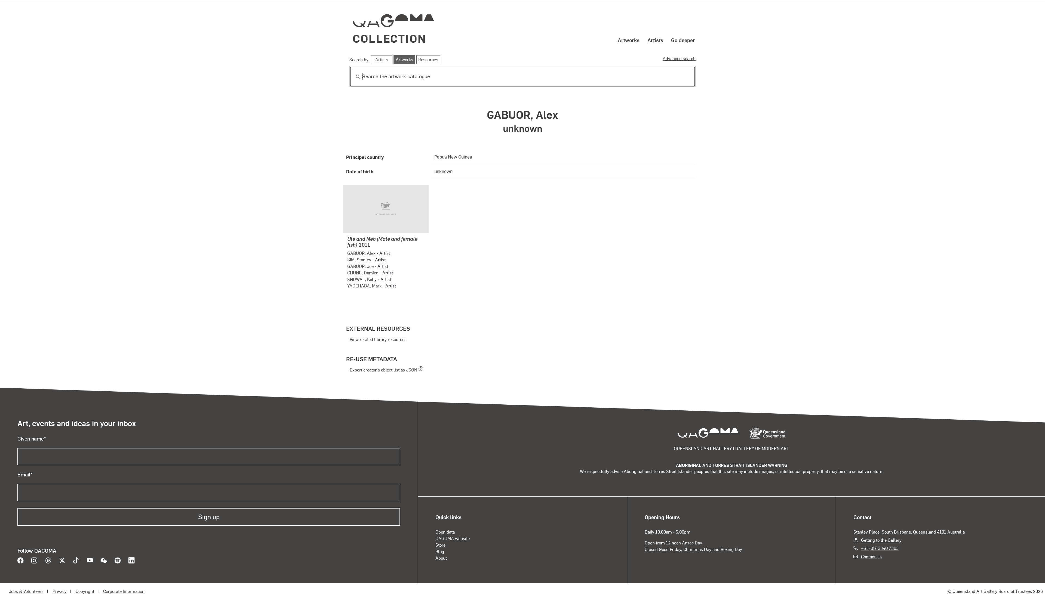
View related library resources (378, 339)
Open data (445, 532)
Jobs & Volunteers (26, 591)
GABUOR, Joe (360, 266)
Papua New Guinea (453, 157)
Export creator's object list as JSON (383, 370)
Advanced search (679, 58)
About (441, 558)
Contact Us (871, 556)
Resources (428, 59)
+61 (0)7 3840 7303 (880, 548)
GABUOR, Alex (361, 253)
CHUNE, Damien (363, 272)
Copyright (85, 591)
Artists (655, 40)
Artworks (629, 40)
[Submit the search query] (353, 76)
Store (440, 545)
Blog (439, 551)
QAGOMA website (452, 538)
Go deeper (683, 40)
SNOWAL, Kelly (362, 279)
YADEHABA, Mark (364, 286)
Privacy (60, 591)
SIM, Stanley (359, 259)
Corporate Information (124, 591)
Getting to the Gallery (881, 540)
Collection (389, 38)
